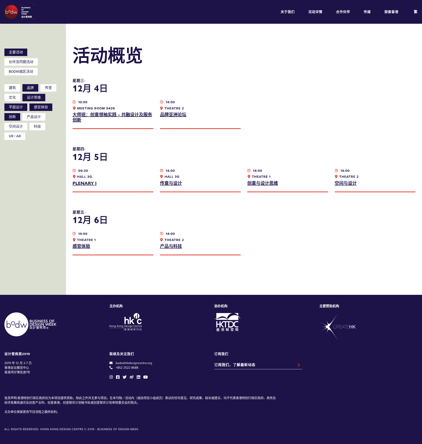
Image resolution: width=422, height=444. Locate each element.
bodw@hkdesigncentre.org (134, 363)
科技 (37, 126)
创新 (12, 117)
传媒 (367, 12)
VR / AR (15, 136)
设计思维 (34, 97)
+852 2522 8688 (127, 368)
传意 (48, 88)
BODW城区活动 (21, 71)
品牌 (30, 88)
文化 (12, 97)
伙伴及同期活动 (21, 62)
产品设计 (34, 117)
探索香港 (391, 12)
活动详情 (315, 12)
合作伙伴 (343, 12)
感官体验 (41, 107)
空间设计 (16, 126)
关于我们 (288, 12)
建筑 (12, 88)
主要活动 (16, 52)
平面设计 (16, 107)
